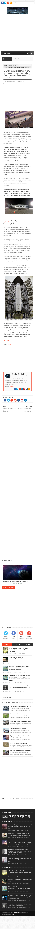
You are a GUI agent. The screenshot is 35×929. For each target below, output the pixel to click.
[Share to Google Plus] (12, 578)
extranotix (16, 912)
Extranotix (11, 386)
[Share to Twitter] (10, 578)
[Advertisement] (17, 33)
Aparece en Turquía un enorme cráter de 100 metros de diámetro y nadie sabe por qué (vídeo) (20, 826)
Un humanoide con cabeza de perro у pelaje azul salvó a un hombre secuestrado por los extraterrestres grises (19, 678)
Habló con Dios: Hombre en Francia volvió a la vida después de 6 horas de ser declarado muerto (19, 668)
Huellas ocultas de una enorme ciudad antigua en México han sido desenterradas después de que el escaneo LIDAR (19, 851)
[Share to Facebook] (8, 578)
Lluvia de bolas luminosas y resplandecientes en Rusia (16, 658)
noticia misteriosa (10, 84)
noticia (2, 567)
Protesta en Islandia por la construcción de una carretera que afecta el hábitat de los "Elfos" (19, 859)
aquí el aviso (6, 222)
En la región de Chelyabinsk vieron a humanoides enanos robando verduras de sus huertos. (20, 649)
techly (9, 344)
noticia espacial (13, 65)
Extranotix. (6, 340)
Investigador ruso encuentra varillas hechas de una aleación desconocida (19, 686)
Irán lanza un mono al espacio (18, 728)
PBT (13, 914)
